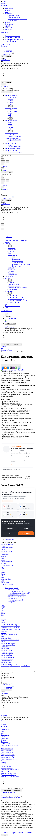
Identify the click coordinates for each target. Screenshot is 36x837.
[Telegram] (19, 368)
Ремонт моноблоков (7, 754)
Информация (5, 735)
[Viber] (13, 368)
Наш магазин (5, 721)
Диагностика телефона (8, 773)
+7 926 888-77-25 (6, 51)
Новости (3, 731)
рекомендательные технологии (11, 797)
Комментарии (9, 539)
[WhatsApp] (16, 368)
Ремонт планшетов (7, 752)
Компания (4, 726)
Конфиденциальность (8, 792)
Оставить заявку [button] (26, 533)
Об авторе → (15, 465)
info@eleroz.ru (5, 60)
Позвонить (10, 528)
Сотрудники (5, 738)
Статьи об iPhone (17, 591)
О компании (5, 729)
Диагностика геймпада (8, 775)
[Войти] (1, 227)
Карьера (3, 740)
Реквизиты (4, 742)
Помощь (3, 762)
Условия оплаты (13, 15)
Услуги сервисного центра (9, 745)
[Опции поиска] (2, 159)
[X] (11, 368)
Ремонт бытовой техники (9, 759)
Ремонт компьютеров (8, 756)
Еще (10, 106)
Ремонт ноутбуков (7, 750)
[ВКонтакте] (3, 368)
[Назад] (10, 246)
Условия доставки (14, 17)
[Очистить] (2, 157)
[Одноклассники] (5, 368)
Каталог (3, 724)
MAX (10, 533)
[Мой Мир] (8, 368)
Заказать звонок (6, 56)
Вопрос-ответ (12, 20)
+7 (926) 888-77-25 (12, 523)
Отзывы (3, 736)
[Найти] (7, 161)
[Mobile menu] (2, 187)
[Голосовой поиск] (3, 161)
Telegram (26, 528)
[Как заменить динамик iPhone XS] (12, 370)
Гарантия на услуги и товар (17, 19)
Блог (2, 733)
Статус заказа (5, 743)
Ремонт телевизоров (7, 761)
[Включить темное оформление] (3, 84)
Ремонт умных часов (7, 757)
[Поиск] (2, 224)
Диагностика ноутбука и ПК (10, 776)
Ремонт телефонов (7, 749)
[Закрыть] (2, 229)
